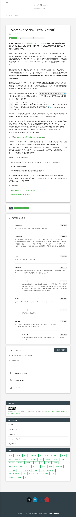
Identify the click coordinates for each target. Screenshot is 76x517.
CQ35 (25, 459)
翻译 (59, 474)
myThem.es (54, 513)
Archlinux (33, 455)
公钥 (24, 474)
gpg (36, 463)
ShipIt (43, 466)
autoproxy (54, 455)
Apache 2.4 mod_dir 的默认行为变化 (23, 190)
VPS (43, 470)
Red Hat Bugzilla (38, 137)
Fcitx (40, 459)
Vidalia (36, 470)
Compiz (17, 459)
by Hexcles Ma (26, 38)
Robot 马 (25, 281)
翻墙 (53, 474)
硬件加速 (45, 474)
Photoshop (13, 466)
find (63, 459)
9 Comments (39, 38)
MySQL (55, 463)
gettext (19, 463)
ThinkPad (12, 470)
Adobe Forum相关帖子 (23, 137)
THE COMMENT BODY (14, 360)
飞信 (26, 477)
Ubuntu (27, 470)
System (16, 15)
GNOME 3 (28, 463)
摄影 (38, 474)
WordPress (50, 470)
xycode (17, 321)
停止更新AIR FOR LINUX (37, 43)
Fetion (56, 459)
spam (50, 466)
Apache (18, 455)
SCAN (27, 466)
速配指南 (19, 477)
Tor (20, 470)
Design (11, 424)
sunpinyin (59, 466)
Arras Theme (44, 455)
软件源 (11, 477)
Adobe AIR (18, 208)
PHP (21, 466)
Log (10, 434)
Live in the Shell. (39, 8)
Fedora (26, 208)
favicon (32, 459)
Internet (11, 429)
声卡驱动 (31, 474)
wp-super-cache (14, 474)
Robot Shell (39, 4)
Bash (63, 455)
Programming (13, 439)
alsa (10, 455)
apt (25, 455)
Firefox (11, 463)
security (35, 466)
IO (41, 463)
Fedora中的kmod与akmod (20, 195)
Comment (61, 350)
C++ (10, 459)
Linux (47, 463)
